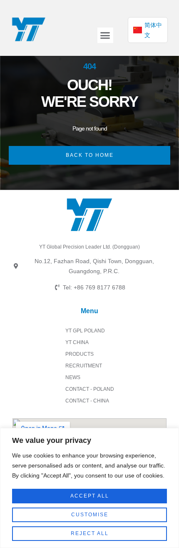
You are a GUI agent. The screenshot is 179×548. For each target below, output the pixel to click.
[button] (105, 35)
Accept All (89, 496)
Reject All (90, 533)
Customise (89, 515)
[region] (89, 488)
